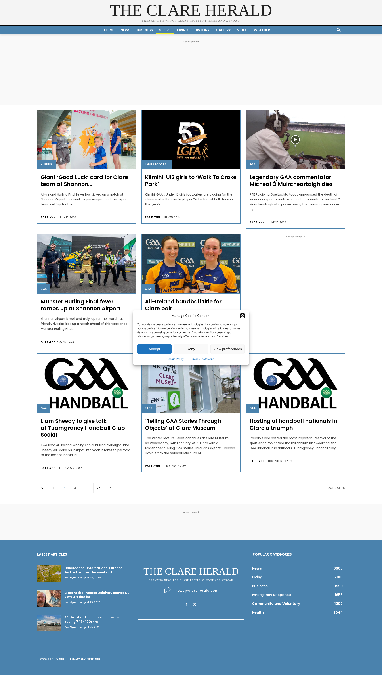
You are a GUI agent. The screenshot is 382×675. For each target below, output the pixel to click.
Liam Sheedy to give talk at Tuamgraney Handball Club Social (83, 427)
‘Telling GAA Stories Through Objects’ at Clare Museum (183, 424)
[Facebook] (186, 605)
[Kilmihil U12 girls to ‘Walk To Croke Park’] (191, 139)
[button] (242, 316)
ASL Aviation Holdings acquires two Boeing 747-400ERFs (93, 619)
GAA (253, 164)
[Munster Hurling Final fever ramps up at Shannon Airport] (86, 263)
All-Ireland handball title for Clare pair (183, 305)
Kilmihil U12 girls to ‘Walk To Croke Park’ (190, 181)
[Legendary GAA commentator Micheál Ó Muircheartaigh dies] (295, 139)
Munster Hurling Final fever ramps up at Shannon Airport (81, 305)
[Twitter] (194, 605)
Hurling (46, 164)
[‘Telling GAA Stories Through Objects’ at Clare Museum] (191, 383)
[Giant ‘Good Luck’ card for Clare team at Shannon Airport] (86, 139)
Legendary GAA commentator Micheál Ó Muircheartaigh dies (291, 181)
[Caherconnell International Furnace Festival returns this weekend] (49, 573)
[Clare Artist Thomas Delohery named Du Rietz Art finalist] (49, 598)
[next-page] (110, 488)
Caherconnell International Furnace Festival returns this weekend (93, 570)
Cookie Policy (175, 359)
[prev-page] (42, 488)
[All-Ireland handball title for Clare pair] (191, 263)
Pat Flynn (48, 217)
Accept (154, 349)
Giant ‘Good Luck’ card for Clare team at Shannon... (84, 181)
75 (99, 488)
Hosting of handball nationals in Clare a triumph (293, 424)
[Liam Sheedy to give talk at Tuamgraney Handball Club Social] (86, 383)
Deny (191, 349)
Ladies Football (157, 164)
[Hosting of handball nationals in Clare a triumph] (295, 383)
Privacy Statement (202, 359)
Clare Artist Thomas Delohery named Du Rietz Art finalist (97, 595)
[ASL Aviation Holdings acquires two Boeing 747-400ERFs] (49, 623)
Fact (149, 408)
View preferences (227, 349)
